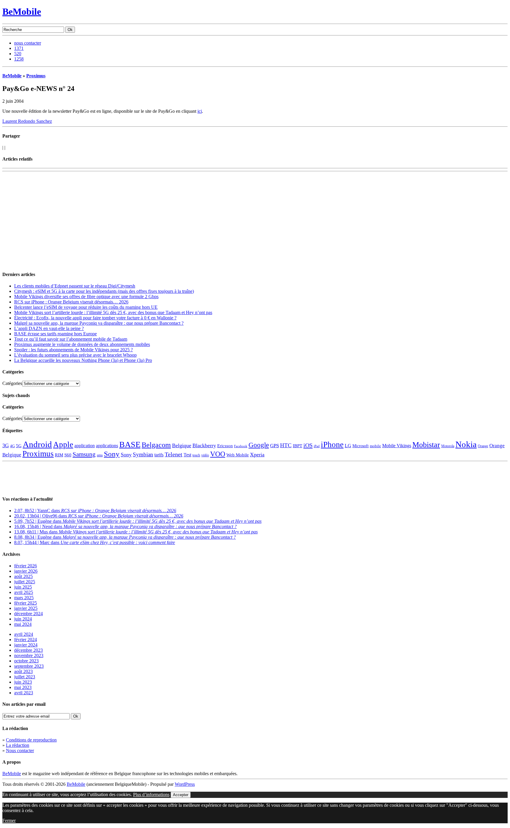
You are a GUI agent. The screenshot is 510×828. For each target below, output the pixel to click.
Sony (112, 454)
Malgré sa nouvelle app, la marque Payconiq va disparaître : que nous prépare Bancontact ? (99, 323)
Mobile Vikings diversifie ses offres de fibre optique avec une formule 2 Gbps (86, 296)
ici (199, 111)
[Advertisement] (71, 183)
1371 (19, 48)
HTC (286, 445)
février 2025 (25, 602)
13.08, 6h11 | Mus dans (136, 531)
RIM (59, 454)
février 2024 (25, 639)
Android (37, 444)
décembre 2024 (28, 613)
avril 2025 (23, 592)
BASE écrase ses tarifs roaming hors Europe (55, 333)
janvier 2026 (25, 571)
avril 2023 (23, 692)
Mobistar (426, 444)
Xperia (257, 455)
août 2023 (23, 671)
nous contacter (27, 42)
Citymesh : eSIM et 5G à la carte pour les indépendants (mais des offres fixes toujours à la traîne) (104, 291)
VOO (217, 454)
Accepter (180, 795)
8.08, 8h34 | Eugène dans (125, 537)
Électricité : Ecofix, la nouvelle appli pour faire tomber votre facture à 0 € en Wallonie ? (95, 317)
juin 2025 (23, 586)
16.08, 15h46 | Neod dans (125, 526)
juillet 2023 (24, 676)
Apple (63, 444)
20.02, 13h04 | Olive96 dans (98, 515)
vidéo (205, 455)
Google (259, 445)
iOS (308, 445)
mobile (375, 446)
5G (19, 445)
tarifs (159, 455)
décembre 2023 (28, 650)
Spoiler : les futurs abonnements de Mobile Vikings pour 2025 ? (73, 349)
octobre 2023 (26, 660)
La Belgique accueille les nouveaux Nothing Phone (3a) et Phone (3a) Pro (83, 360)
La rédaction (17, 745)
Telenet (173, 454)
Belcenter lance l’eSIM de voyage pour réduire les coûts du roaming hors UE (86, 307)
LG (348, 445)
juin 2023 (23, 682)
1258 (19, 58)
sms (100, 455)
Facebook (240, 446)
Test (187, 454)
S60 (67, 455)
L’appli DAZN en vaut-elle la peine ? (49, 328)
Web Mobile (237, 455)
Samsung (84, 454)
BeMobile (21, 11)
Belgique (181, 445)
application (84, 445)
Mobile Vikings (396, 445)
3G (5, 445)
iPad (317, 446)
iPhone (332, 444)
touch (196, 455)
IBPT (297, 445)
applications (107, 445)
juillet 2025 (24, 581)
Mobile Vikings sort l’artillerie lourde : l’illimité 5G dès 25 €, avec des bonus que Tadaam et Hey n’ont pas (113, 312)
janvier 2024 (25, 644)
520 (17, 53)
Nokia (466, 444)
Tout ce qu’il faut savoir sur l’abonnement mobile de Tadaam (70, 339)
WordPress (185, 784)
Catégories (12, 383)
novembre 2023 (28, 655)
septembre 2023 (29, 666)
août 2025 (23, 576)
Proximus (35, 75)
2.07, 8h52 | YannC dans (95, 510)
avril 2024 (23, 634)
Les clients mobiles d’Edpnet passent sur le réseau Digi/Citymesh (74, 285)
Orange (483, 446)
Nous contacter (20, 750)
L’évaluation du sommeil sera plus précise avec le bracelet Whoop (75, 354)
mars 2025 (24, 597)
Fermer (9, 820)
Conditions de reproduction (31, 739)
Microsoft (360, 445)
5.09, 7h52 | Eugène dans (137, 521)
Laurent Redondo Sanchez (27, 121)
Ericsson (225, 445)
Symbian (143, 454)
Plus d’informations (151, 794)
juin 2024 (23, 618)
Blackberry (204, 445)
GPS (274, 445)
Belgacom (156, 445)
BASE (129, 444)
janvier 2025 (25, 608)
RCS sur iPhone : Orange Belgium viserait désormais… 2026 (71, 301)
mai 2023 (23, 687)
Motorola (447, 446)
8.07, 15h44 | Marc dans (94, 542)
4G (12, 446)
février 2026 (25, 565)
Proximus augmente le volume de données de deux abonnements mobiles (82, 344)
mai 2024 (23, 624)
